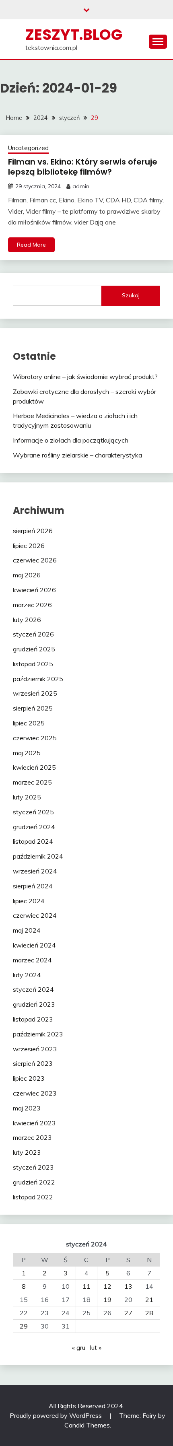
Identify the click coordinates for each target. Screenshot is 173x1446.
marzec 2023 (32, 1137)
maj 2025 (27, 753)
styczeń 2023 (33, 1167)
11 (86, 1286)
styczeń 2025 (33, 812)
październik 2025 (38, 679)
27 (128, 1313)
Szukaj (131, 295)
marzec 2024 (32, 960)
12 (107, 1286)
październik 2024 (38, 856)
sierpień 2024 (33, 886)
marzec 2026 (32, 605)
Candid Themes (87, 1425)
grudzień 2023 (34, 1004)
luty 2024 (27, 975)
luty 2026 (27, 620)
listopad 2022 (33, 1197)
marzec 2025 (32, 782)
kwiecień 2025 (34, 767)
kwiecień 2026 (34, 590)
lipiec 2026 (29, 546)
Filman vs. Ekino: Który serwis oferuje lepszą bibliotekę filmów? (82, 166)
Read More (31, 244)
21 (149, 1300)
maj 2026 (27, 575)
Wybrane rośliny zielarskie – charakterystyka (77, 455)
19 (107, 1300)
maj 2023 (27, 1108)
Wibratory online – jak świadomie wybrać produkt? (85, 377)
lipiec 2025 (29, 723)
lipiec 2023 (29, 1078)
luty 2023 (27, 1152)
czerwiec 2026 (35, 560)
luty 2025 (27, 797)
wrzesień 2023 (35, 1049)
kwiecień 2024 (34, 945)
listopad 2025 (33, 664)
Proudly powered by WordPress (56, 1415)
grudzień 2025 (34, 649)
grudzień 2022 (34, 1182)
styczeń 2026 (33, 634)
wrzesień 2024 (35, 871)
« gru (78, 1347)
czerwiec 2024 (35, 915)
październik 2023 (38, 1034)
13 (128, 1286)
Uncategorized (28, 148)
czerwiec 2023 (35, 1093)
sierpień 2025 (33, 708)
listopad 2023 (33, 1019)
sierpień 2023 (33, 1063)
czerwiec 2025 (35, 738)
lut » (95, 1347)
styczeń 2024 (33, 989)
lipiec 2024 (29, 901)
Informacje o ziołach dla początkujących (70, 440)
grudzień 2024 (34, 827)
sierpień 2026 (33, 531)
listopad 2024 (33, 841)
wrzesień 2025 (35, 693)
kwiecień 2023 (34, 1123)
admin (80, 186)
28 (149, 1313)
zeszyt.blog (73, 34)
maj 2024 (27, 930)
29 (24, 1326)
